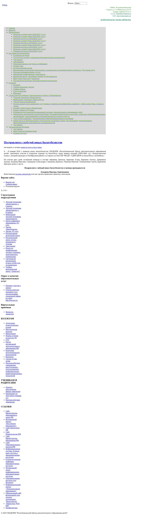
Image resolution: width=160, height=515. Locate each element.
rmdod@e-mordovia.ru (123, 13)
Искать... (71, 3)
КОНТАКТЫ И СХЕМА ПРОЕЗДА (116, 20)
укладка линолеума (23, 174)
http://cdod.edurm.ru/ (124, 16)
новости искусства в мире (31, 147)
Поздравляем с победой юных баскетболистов (33, 142)
